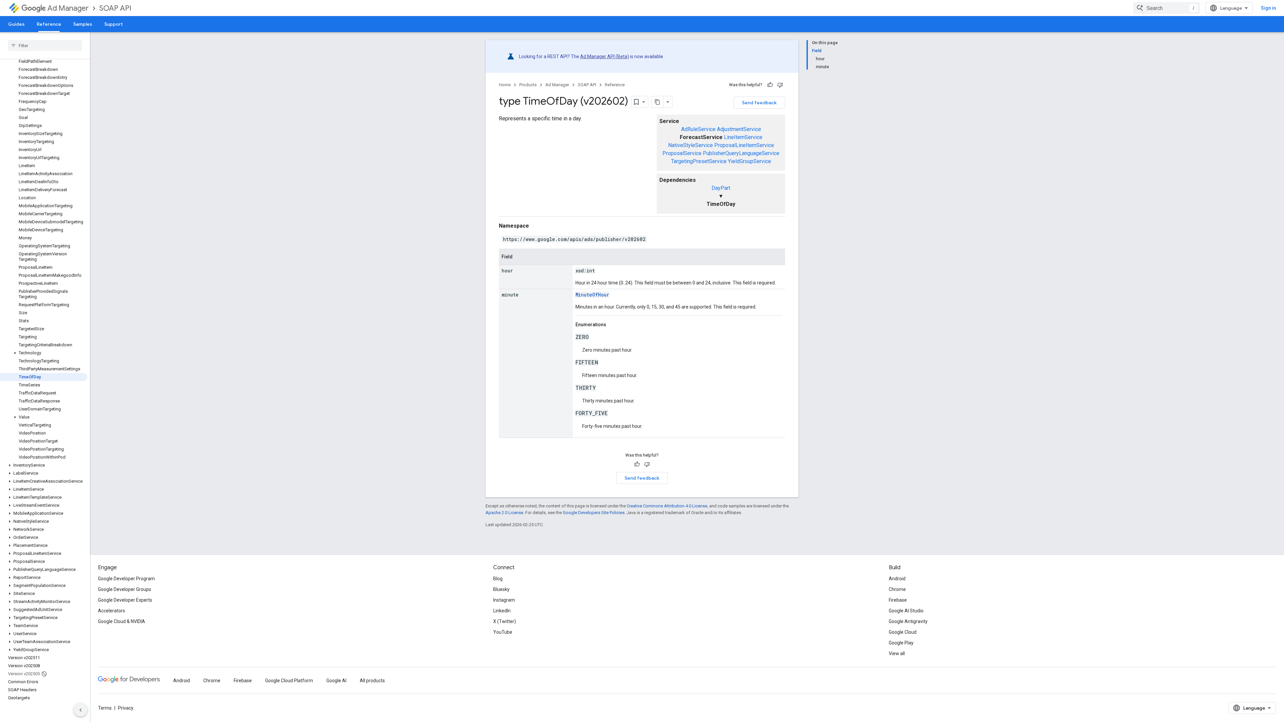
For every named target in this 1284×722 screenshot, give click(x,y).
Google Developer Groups (124, 589)
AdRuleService (698, 129)
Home (505, 84)
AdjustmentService (739, 129)
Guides (16, 24)
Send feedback (759, 103)
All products (372, 680)
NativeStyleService (690, 145)
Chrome (897, 589)
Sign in (1268, 8)
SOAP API (115, 8)
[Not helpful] (780, 85)
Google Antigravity (908, 621)
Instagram (504, 600)
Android (897, 578)
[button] (43, 353)
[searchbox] (45, 45)
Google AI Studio (906, 610)
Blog (498, 578)
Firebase (898, 600)
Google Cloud (903, 632)
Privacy (125, 708)
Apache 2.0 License (504, 512)
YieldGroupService (749, 161)
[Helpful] (770, 85)
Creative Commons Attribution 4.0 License (667, 505)
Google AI (336, 680)
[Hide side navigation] (80, 710)
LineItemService (743, 137)
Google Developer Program (126, 578)
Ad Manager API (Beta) (604, 56)
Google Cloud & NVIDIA (121, 621)
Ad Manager (68, 8)
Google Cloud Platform (289, 680)
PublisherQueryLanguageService (741, 153)
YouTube (502, 632)
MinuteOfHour (592, 294)
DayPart (721, 188)
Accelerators (111, 610)
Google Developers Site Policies (594, 512)
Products (528, 84)
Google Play (901, 642)
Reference (49, 24)
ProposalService (682, 153)
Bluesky (501, 589)
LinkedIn (502, 610)
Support (113, 24)
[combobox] (1166, 8)
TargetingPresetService (699, 161)
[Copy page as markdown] (657, 102)
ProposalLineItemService (744, 145)
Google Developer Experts (125, 600)
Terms (105, 708)
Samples (82, 24)
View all (897, 653)
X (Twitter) (504, 621)
